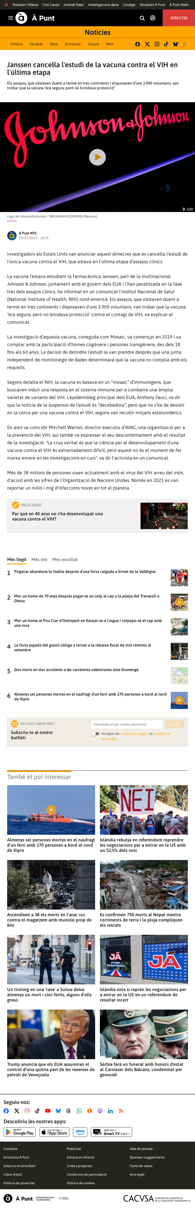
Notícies (97, 32)
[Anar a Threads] (69, 1111)
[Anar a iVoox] (90, 1111)
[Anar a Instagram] (28, 1111)
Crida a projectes (79, 1166)
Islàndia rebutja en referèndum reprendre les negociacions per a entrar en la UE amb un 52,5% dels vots (143, 845)
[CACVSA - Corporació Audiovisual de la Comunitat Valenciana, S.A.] (157, 1198)
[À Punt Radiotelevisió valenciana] (29, 1198)
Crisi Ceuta (51, 5)
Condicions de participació (87, 1174)
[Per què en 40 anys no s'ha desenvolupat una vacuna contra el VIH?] (164, 516)
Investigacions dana (103, 5)
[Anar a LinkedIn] (111, 1111)
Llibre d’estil (13, 1174)
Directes (179, 18)
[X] (147, 44)
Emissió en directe (80, 1157)
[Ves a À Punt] (35, 18)
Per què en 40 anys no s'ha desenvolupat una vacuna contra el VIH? (57, 516)
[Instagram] (157, 44)
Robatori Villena (25, 5)
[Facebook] (137, 44)
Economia (73, 44)
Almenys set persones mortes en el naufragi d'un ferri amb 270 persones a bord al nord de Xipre (51, 845)
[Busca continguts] (142, 18)
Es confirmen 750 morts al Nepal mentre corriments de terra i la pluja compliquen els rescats (141, 920)
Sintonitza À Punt (16, 1157)
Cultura (93, 44)
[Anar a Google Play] (20, 1132)
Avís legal (137, 1174)
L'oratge (129, 5)
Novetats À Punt (152, 5)
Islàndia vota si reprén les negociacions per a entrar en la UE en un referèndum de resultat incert (143, 994)
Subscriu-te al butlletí (19, 1166)
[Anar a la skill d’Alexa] (80, 1132)
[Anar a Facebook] (7, 1111)
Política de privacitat (19, 1183)
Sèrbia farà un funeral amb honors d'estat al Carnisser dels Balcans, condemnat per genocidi (141, 1069)
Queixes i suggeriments (147, 1157)
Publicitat (74, 1149)
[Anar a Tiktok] (38, 1111)
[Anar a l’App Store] (54, 1132)
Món (109, 44)
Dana (54, 44)
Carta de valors (141, 1166)
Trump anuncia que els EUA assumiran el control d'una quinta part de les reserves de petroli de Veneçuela (51, 1069)
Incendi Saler (74, 5)
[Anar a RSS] (122, 1111)
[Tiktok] (166, 44)
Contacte (10, 1149)
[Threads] (185, 44)
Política (17, 44)
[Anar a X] (17, 1111)
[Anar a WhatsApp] (80, 1111)
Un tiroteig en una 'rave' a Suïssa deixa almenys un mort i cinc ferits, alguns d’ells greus (49, 994)
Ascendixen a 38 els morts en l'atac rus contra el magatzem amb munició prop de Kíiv (49, 920)
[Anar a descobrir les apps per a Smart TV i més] (111, 1132)
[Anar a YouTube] (48, 1111)
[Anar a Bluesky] (59, 1111)
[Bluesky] (175, 44)
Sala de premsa (141, 1149)
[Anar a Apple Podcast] (101, 1111)
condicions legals (133, 734)
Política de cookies (81, 1183)
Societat (36, 44)
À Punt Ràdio (180, 5)
